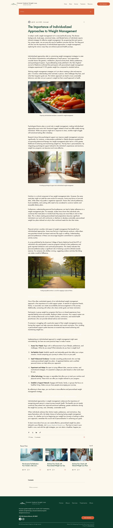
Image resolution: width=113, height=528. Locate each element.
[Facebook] (20, 519)
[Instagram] (23, 519)
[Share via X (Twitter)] (32, 432)
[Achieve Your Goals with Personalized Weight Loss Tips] (56, 455)
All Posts (22, 11)
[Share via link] (40, 432)
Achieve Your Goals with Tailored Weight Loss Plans (80, 464)
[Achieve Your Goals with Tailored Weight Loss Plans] (81, 455)
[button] (70, 4)
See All (91, 445)
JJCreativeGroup (91, 525)
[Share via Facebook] (29, 432)
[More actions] (84, 22)
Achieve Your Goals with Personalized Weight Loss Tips (56, 464)
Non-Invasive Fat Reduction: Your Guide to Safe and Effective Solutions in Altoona (31, 464)
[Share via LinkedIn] (36, 432)
